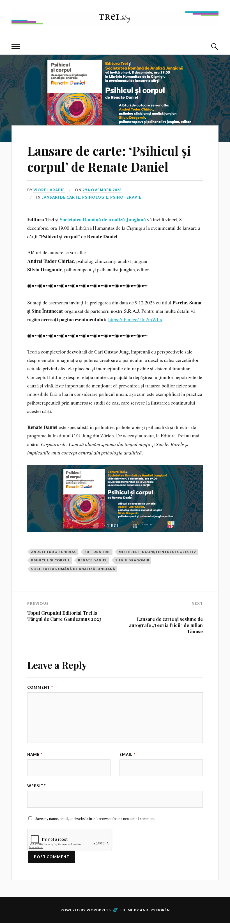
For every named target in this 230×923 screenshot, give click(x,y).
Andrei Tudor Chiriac (54, 552)
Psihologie (95, 197)
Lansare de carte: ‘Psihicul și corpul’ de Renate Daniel (109, 158)
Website (36, 786)
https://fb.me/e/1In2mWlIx (135, 319)
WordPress (99, 910)
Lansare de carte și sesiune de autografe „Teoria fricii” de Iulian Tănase (166, 625)
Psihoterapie (125, 197)
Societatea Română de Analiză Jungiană (73, 569)
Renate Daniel (92, 560)
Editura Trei (97, 552)
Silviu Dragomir (132, 560)
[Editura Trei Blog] (115, 22)
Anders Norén (155, 910)
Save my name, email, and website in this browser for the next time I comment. (95, 818)
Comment (40, 687)
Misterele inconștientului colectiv (157, 552)
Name (35, 754)
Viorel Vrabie (49, 190)
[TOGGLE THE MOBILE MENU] (16, 46)
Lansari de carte (61, 197)
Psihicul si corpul (50, 560)
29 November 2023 (101, 190)
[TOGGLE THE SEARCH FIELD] (214, 46)
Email (127, 754)
